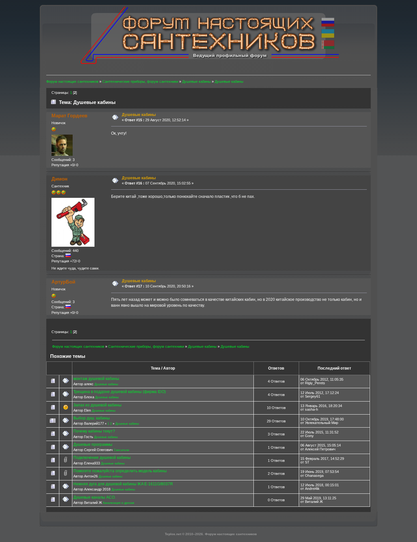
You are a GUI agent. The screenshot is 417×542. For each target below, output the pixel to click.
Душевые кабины (106, 384)
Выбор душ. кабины (91, 418)
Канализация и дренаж (118, 503)
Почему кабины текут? (94, 431)
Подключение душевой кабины (102, 457)
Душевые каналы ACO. (94, 497)
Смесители (121, 450)
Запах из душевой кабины (97, 405)
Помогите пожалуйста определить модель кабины (120, 471)
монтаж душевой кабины (96, 378)
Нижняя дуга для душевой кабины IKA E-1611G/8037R (123, 484)
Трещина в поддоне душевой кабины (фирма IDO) (119, 391)
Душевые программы (92, 444)
